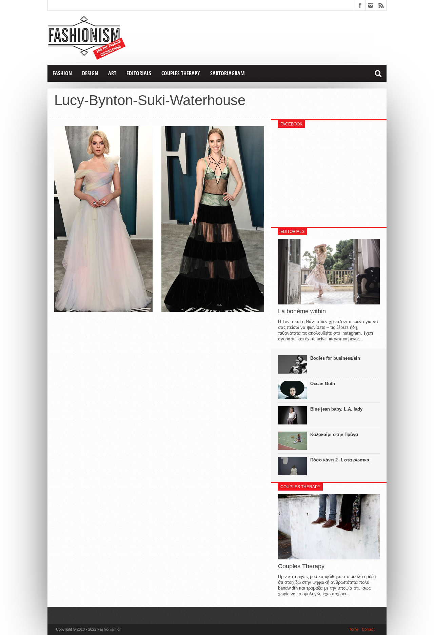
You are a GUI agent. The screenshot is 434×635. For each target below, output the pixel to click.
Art (112, 73)
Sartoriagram (227, 73)
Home (353, 629)
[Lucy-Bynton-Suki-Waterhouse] (159, 310)
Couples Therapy (180, 73)
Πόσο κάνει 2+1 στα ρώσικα (339, 459)
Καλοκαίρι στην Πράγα (334, 434)
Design (90, 73)
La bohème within (302, 311)
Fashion (62, 73)
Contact (368, 629)
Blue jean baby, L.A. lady (336, 409)
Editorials (138, 73)
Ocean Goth (322, 383)
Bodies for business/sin (335, 358)
